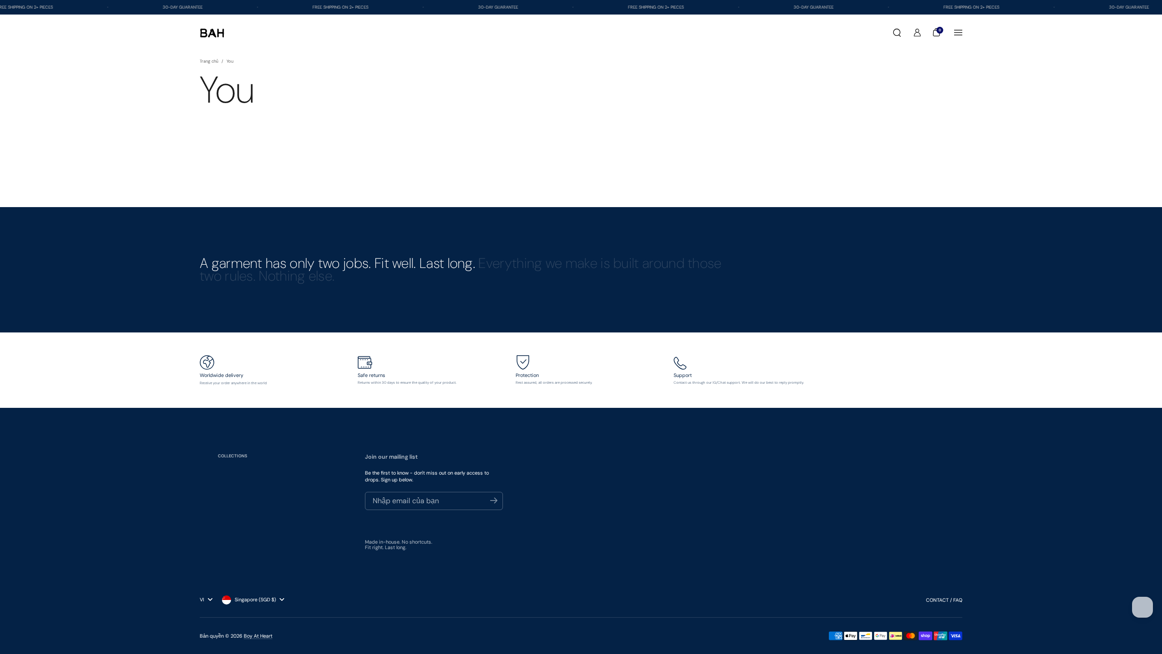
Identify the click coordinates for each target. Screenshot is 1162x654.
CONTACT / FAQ (944, 600)
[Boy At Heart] (212, 33)
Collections (232, 456)
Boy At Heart (258, 636)
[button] (897, 33)
